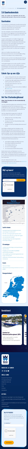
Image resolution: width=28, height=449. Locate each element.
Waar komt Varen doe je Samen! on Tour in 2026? (13, 268)
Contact (3, 388)
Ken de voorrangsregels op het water (12, 233)
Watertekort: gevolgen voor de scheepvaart (12, 397)
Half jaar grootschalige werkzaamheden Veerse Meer (13, 248)
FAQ (2, 386)
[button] (22, 348)
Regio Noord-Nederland (9, 223)
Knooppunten (10, 8)
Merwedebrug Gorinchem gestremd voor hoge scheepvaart (13, 254)
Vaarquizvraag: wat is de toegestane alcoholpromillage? (11, 239)
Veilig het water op (6, 382)
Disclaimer (4, 390)
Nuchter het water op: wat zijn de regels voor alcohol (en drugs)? (13, 236)
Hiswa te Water (6, 265)
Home (3, 8)
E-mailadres (7, 423)
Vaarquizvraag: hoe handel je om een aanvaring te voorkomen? (12, 231)
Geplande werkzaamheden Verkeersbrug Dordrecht (13, 258)
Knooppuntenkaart (6, 379)
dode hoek (9, 88)
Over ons (3, 384)
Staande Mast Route (6, 377)
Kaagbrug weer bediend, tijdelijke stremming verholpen (11, 251)
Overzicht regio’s (20, 223)
